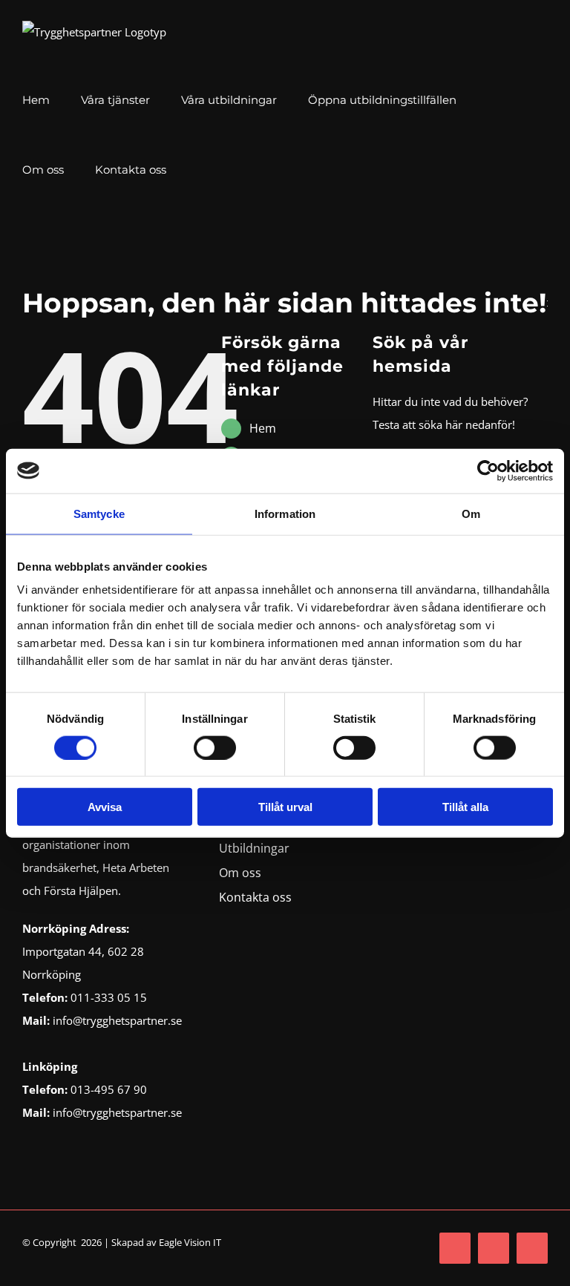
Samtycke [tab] (99, 513)
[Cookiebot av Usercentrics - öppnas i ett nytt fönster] (488, 470)
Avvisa (105, 807)
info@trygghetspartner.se (116, 1020)
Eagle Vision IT (190, 1242)
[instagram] (493, 1248)
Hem (262, 428)
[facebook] (455, 1248)
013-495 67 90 (109, 1089)
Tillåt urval (285, 807)
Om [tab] (471, 513)
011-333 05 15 (109, 997)
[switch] (215, 747)
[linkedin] (532, 1248)
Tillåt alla (465, 807)
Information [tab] (285, 513)
